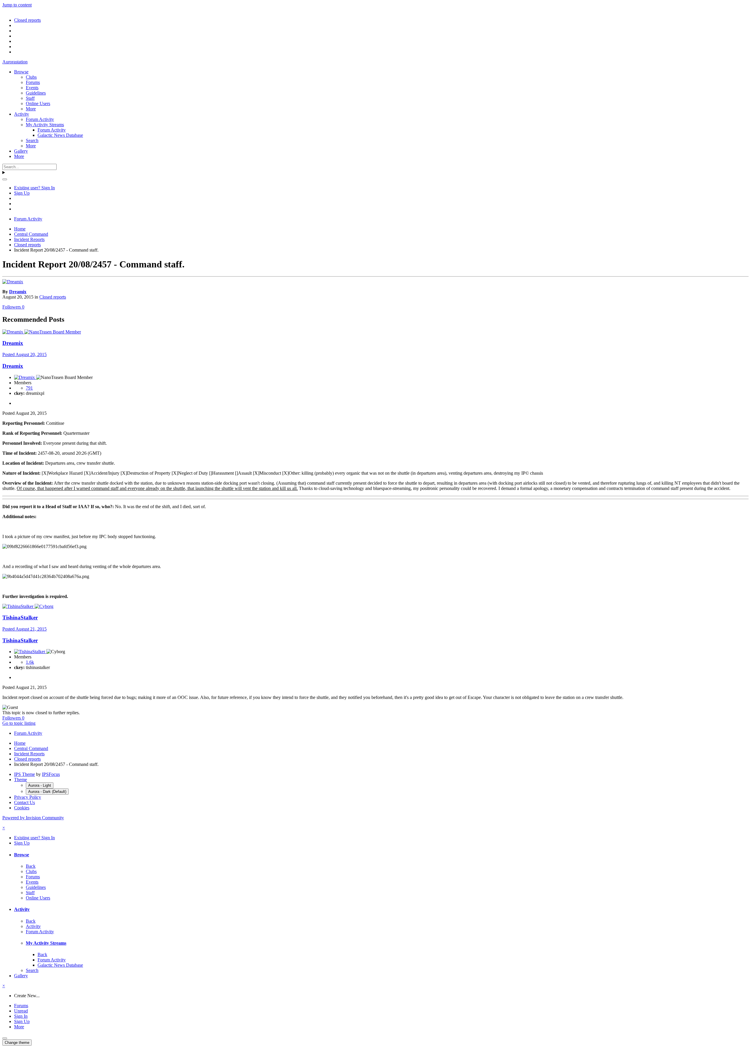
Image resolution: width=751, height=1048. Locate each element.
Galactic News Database (60, 135)
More (31, 108)
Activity (21, 114)
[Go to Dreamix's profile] (12, 281)
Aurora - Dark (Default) (47, 791)
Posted (24, 354)
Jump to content (17, 4)
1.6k (30, 662)
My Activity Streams (45, 124)
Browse (21, 71)
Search (32, 140)
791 (29, 387)
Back (30, 866)
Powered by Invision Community (33, 817)
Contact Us (24, 802)
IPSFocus (51, 774)
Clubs (31, 77)
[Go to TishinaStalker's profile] (18, 606)
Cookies (21, 807)
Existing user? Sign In (34, 187)
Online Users (38, 103)
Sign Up (22, 193)
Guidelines (36, 92)
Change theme (17, 1042)
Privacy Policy (27, 797)
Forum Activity (40, 119)
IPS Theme (24, 774)
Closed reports (52, 296)
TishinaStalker (20, 617)
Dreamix (17, 291)
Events (32, 87)
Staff (30, 98)
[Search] (4, 179)
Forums (33, 82)
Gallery (21, 151)
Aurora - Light (39, 785)
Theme (20, 779)
